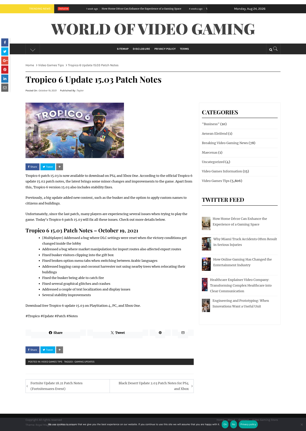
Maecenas (209, 152)
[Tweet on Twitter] (4, 51)
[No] (301, 427)
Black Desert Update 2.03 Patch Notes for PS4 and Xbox (154, 386)
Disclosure (141, 48)
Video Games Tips (51, 361)
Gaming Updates (85, 361)
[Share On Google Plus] (4, 60)
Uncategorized (213, 162)
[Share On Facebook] (4, 42)
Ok (225, 424)
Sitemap (123, 48)
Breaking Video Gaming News (225, 143)
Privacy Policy (165, 48)
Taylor (80, 90)
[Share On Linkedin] (4, 79)
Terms (184, 48)
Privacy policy (248, 424)
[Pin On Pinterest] (4, 69)
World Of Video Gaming (153, 28)
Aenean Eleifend (214, 134)
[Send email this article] (4, 88)
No (233, 424)
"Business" (211, 124)
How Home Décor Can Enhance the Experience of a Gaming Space (119, 8)
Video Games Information (222, 171)
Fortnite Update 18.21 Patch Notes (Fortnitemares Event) (56, 386)
